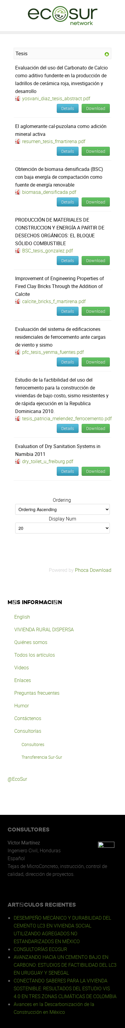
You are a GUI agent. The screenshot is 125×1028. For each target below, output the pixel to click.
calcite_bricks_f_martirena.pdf (54, 301)
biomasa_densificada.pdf (49, 192)
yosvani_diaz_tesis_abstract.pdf (56, 98)
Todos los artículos (34, 655)
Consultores (33, 744)
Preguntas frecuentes (36, 693)
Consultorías (27, 731)
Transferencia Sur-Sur (42, 757)
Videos (21, 667)
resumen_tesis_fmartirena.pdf (53, 141)
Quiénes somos (30, 642)
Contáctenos (27, 718)
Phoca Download (93, 570)
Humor (21, 705)
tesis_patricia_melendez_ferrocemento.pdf (67, 418)
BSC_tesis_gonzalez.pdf (47, 250)
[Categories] (106, 53)
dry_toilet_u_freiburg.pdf (47, 461)
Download (95, 108)
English (22, 616)
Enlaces (22, 680)
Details (67, 108)
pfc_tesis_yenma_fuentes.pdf (53, 352)
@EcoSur (17, 779)
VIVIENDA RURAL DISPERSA (44, 629)
